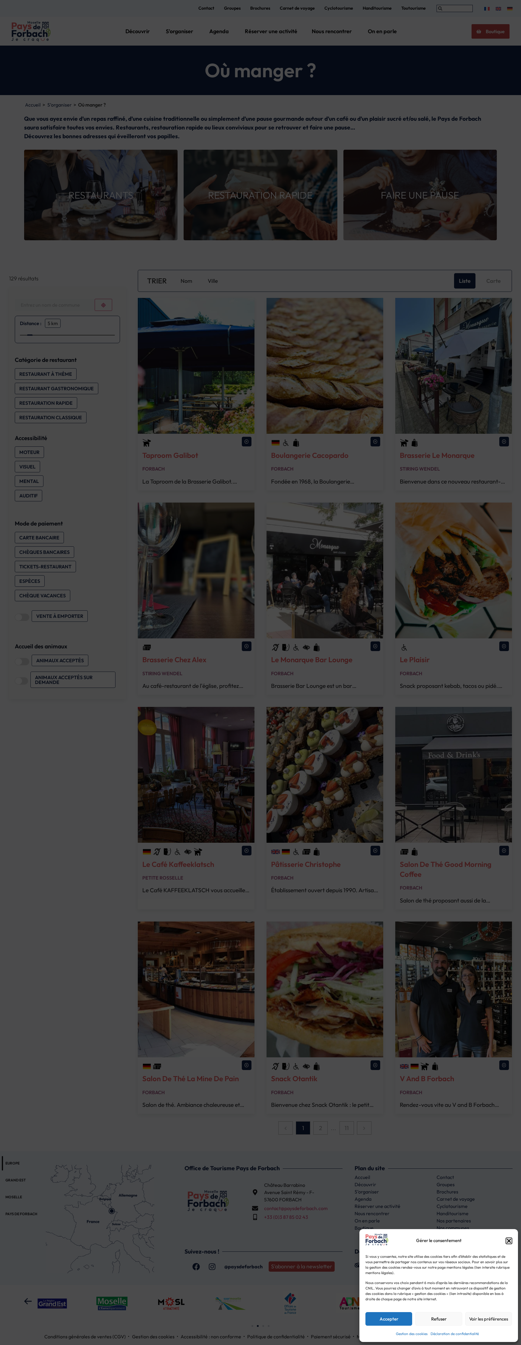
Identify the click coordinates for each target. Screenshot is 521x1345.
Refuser (439, 1319)
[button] (509, 1241)
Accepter (389, 1319)
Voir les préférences (488, 1319)
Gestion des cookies (412, 1333)
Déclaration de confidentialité (455, 1333)
